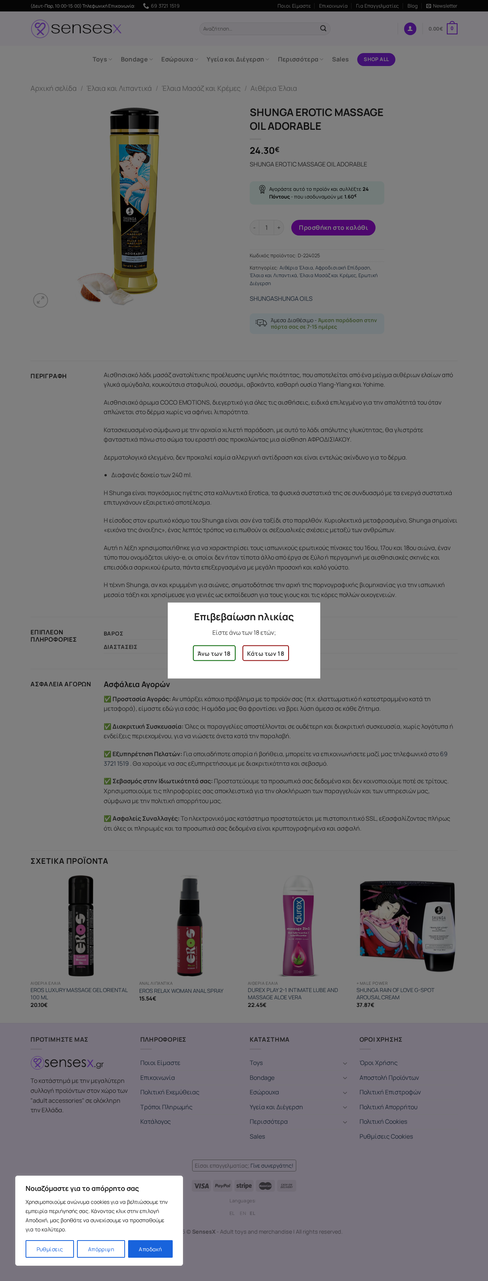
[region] (99, 1221)
